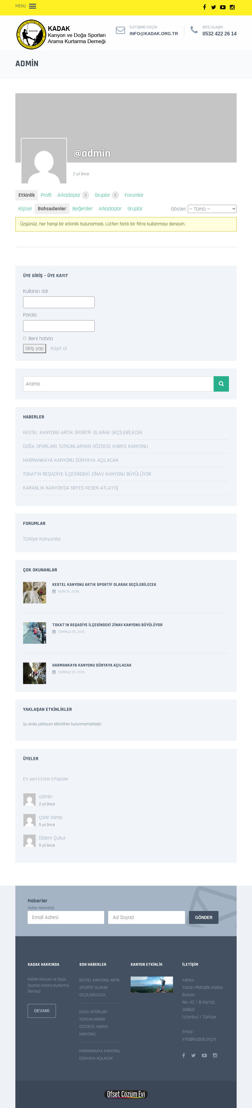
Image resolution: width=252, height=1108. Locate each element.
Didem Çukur (52, 837)
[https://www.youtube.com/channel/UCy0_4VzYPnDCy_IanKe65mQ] (204, 1056)
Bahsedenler (52, 208)
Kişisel (25, 208)
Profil (46, 195)
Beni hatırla (40, 338)
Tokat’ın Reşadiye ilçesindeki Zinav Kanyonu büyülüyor (87, 473)
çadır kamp (50, 817)
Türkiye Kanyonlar (42, 538)
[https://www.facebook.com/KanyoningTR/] (183, 1056)
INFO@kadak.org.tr (154, 33)
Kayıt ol (59, 348)
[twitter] (213, 7)
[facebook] (204, 7)
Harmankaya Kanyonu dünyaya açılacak (71, 460)
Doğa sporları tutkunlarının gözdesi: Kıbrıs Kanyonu (85, 446)
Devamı (41, 1011)
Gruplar (105, 195)
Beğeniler (83, 208)
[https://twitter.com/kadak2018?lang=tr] (193, 1056)
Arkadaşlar (72, 195)
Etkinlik (26, 195)
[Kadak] (61, 34)
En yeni (30, 779)
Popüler (61, 779)
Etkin (45, 779)
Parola (30, 314)
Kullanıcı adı (35, 291)
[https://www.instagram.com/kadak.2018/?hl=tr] (215, 1056)
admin (45, 796)
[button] (20, 6)
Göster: (178, 209)
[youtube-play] (222, 7)
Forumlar (134, 195)
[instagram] (232, 7)
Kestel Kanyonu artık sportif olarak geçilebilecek (83, 432)
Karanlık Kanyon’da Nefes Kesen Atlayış (70, 487)
